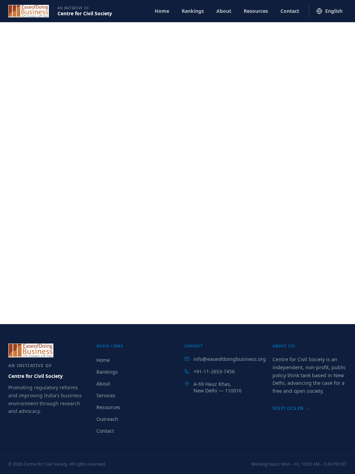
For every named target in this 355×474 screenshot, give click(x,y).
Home (162, 11)
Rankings (193, 11)
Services (105, 395)
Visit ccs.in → (291, 408)
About (223, 11)
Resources (256, 11)
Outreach (107, 419)
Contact (289, 11)
